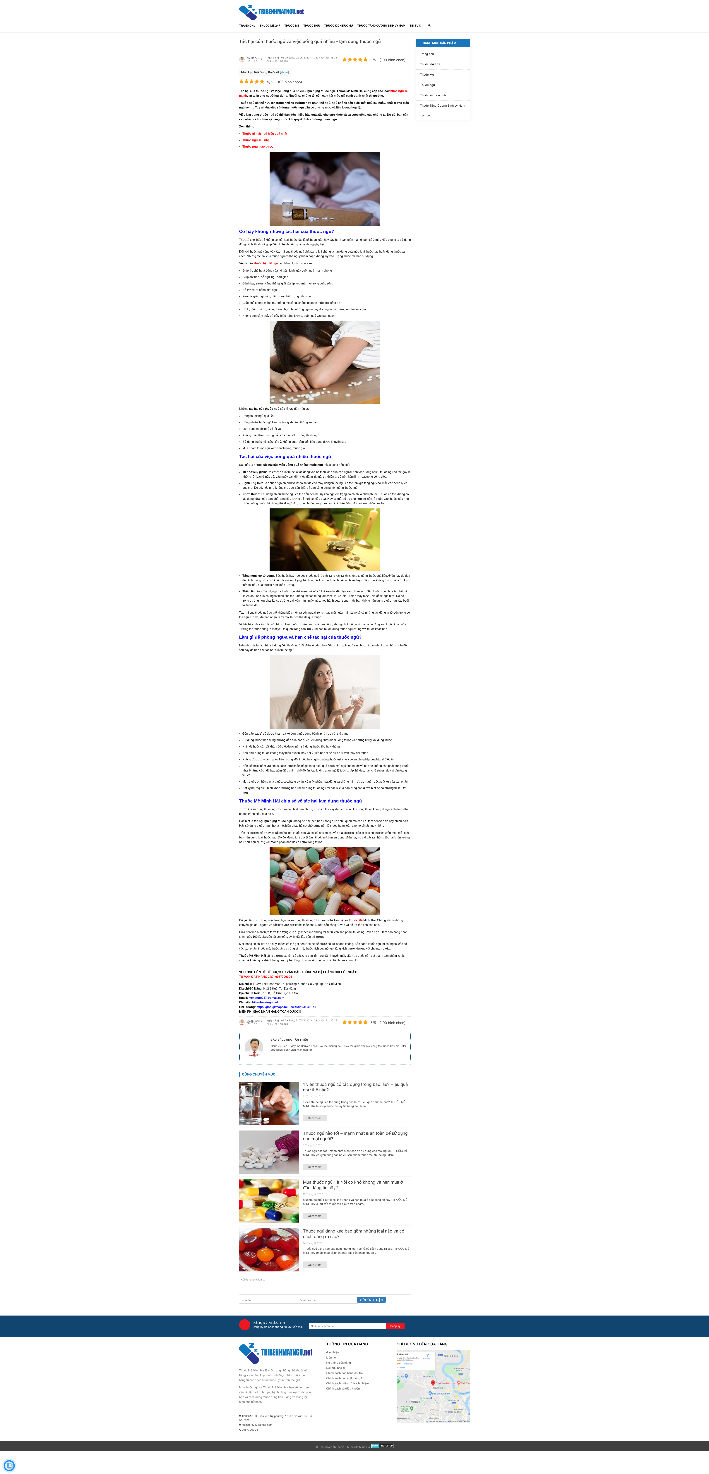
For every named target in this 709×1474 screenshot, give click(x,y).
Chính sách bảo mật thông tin (345, 1378)
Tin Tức (415, 25)
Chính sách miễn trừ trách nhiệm (347, 1383)
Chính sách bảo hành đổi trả (344, 1373)
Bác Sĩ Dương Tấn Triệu (254, 59)
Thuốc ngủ (311, 25)
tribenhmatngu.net (265, 1002)
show (284, 72)
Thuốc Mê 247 (270, 25)
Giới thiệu (332, 1352)
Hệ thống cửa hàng (338, 1362)
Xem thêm (314, 1118)
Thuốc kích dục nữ (338, 25)
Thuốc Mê (291, 25)
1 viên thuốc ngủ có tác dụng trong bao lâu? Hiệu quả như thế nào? (355, 1087)
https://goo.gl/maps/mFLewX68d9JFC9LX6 (286, 1007)
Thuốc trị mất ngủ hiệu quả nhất (264, 133)
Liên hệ (331, 1357)
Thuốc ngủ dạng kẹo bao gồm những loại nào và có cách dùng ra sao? (353, 1233)
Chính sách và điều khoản (343, 1388)
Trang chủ (247, 25)
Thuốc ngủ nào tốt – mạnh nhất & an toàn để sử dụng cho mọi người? (355, 1136)
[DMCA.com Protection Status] (382, 1447)
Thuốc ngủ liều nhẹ (256, 140)
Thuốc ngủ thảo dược (257, 146)
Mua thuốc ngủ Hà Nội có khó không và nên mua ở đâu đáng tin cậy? (353, 1185)
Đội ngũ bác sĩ (335, 1368)
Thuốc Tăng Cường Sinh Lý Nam (381, 25)
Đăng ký (395, 1326)
